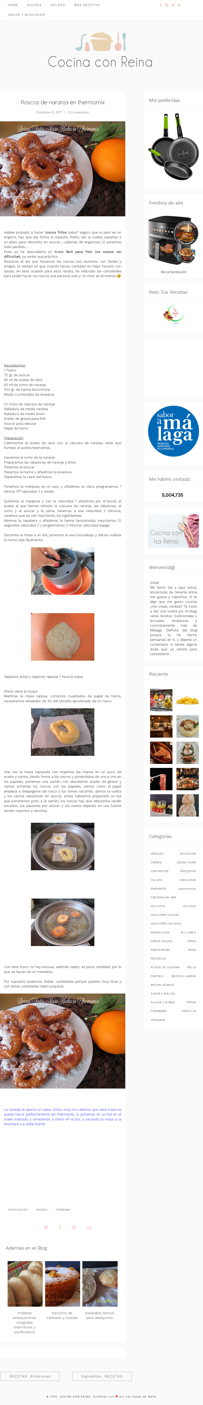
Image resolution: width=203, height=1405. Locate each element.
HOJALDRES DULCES (165, 914)
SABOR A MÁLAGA (163, 993)
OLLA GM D (188, 932)
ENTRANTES (159, 888)
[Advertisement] (62, 316)
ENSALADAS (188, 880)
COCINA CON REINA (75, 1396)
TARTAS (191, 1002)
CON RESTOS (160, 871)
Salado (58, 5)
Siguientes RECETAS (102, 1376)
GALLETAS (158, 906)
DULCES (156, 880)
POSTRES (41, 1209)
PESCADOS (158, 958)
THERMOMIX (63, 1209)
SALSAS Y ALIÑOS (163, 1002)
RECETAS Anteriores (30, 1376)
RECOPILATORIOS (162, 984)
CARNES (156, 862)
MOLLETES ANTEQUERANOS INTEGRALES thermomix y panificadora (24, 1322)
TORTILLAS (189, 1011)
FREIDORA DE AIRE (163, 897)
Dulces (34, 5)
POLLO (191, 967)
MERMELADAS (160, 932)
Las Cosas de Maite (141, 1396)
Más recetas (87, 5)
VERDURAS (158, 1019)
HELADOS (189, 906)
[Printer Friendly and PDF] (89, 1227)
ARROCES (157, 853)
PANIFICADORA (160, 949)
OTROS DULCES (18, 1209)
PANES (192, 941)
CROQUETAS (188, 871)
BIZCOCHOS (188, 853)
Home (13, 5)
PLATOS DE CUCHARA (165, 967)
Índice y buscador (26, 15)
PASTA (192, 949)
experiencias (187, 888)
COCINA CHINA (186, 862)
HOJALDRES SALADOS (166, 923)
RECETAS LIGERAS (184, 976)
